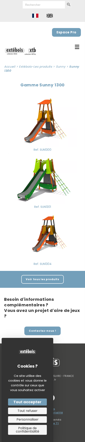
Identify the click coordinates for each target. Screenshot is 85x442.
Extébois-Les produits (35, 67)
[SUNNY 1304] (42, 235)
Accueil (9, 67)
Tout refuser (28, 410)
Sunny (61, 67)
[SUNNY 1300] (42, 121)
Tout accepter (27, 401)
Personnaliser (28, 419)
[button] (42, 279)
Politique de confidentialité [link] (27, 430)
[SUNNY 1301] (42, 178)
